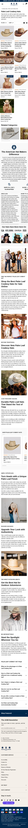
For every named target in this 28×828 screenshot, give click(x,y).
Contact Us (4, 762)
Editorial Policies (12, 818)
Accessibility (4, 759)
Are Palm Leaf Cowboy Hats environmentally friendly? (9, 704)
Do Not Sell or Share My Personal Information (11, 824)
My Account (4, 764)
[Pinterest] (10, 800)
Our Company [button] (5, 790)
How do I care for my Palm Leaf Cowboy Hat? (10, 690)
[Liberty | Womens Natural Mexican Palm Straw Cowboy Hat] (7, 106)
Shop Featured (6, 713)
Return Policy (4, 777)
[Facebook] (2, 800)
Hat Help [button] (4, 785)
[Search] (23, 4)
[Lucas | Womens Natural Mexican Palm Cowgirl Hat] (7, 57)
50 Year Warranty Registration (8, 769)
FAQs (2, 772)
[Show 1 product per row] (24, 23)
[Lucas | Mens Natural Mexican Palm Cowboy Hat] (21, 57)
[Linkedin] (16, 800)
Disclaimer (4, 818)
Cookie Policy (18, 817)
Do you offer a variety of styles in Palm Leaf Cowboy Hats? (12, 697)
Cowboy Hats (4, 8)
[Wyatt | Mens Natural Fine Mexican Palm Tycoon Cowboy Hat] (7, 33)
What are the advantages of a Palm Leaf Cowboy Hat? (11, 667)
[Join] (25, 728)
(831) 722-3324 (6, 738)
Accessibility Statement (7, 817)
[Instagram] (13, 800)
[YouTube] (18, 800)
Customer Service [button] (7, 755)
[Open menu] (2, 4)
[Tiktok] (7, 800)
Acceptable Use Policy (7, 815)
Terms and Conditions (7, 821)
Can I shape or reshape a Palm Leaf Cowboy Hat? (11, 683)
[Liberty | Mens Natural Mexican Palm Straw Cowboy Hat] (21, 33)
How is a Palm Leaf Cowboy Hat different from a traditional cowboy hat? (11, 675)
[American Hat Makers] (14, 4)
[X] (4, 800)
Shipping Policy (5, 774)
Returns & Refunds (6, 767)
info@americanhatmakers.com (9, 739)
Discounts (3, 779)
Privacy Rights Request (7, 819)
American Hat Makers (8, 814)
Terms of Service (15, 733)
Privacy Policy (4, 733)
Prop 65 (17, 819)
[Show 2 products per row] (26, 23)
